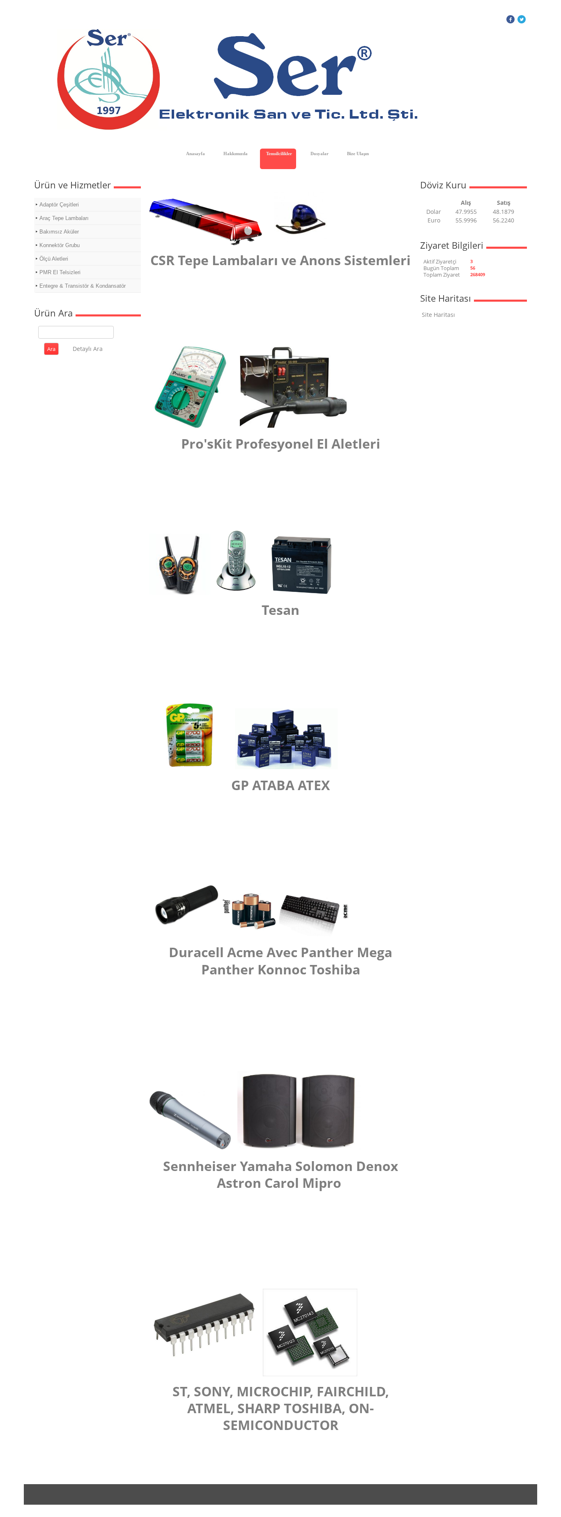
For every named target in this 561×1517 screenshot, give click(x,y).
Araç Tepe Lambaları (64, 218)
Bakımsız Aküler (59, 232)
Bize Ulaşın (358, 153)
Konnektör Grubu (59, 245)
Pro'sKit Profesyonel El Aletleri (280, 443)
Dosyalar (319, 153)
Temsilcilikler (279, 153)
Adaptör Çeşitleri (59, 205)
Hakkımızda (235, 153)
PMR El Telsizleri (59, 272)
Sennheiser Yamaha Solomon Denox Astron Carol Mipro (280, 1174)
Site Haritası (438, 315)
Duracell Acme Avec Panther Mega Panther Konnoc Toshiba (280, 960)
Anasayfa (195, 153)
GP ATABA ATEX (280, 785)
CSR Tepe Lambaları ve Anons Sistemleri (280, 260)
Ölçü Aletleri (53, 259)
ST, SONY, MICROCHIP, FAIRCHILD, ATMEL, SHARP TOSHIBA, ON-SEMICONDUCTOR (280, 1408)
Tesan (280, 610)
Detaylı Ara (88, 349)
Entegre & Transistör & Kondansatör (82, 286)
